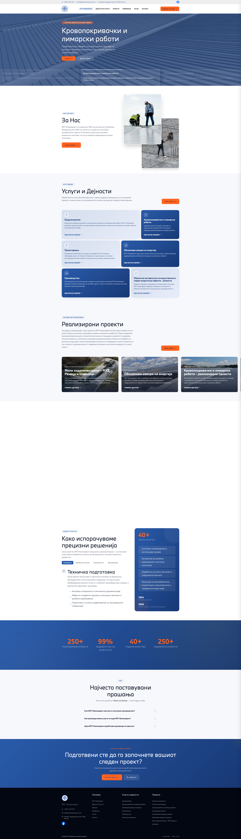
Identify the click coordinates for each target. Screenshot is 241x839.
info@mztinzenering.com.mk (86, 2)
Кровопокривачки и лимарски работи (133, 804)
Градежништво (127, 801)
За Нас (136, 9)
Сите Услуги (169, 201)
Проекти (116, 9)
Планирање (67, 563)
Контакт (145, 9)
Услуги (67, 58)
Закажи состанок (168, 9)
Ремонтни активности (129, 817)
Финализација (113, 563)
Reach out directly (120, 700)
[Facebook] (178, 2)
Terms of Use (175, 836)
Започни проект (110, 777)
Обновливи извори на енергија (131, 808)
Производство (99, 563)
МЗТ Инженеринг (86, 9)
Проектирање (126, 811)
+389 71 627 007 (69, 2)
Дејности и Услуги (103, 9)
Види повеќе (169, 348)
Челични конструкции (159, 804)
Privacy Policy (166, 836)
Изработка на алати (83, 563)
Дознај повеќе (85, 58)
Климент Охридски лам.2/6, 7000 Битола (112, 2)
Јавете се (132, 777)
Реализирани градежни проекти (162, 814)
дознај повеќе (70, 145)
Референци (127, 9)
